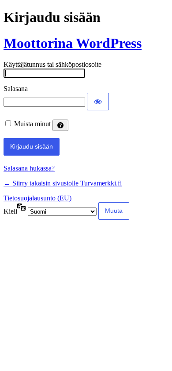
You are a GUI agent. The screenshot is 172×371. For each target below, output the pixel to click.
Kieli (10, 211)
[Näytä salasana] (98, 101)
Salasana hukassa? (29, 168)
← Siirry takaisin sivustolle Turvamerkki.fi (63, 183)
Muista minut (32, 123)
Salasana (16, 88)
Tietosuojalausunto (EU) (37, 198)
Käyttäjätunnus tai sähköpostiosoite (52, 64)
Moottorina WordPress (73, 43)
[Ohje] (60, 125)
